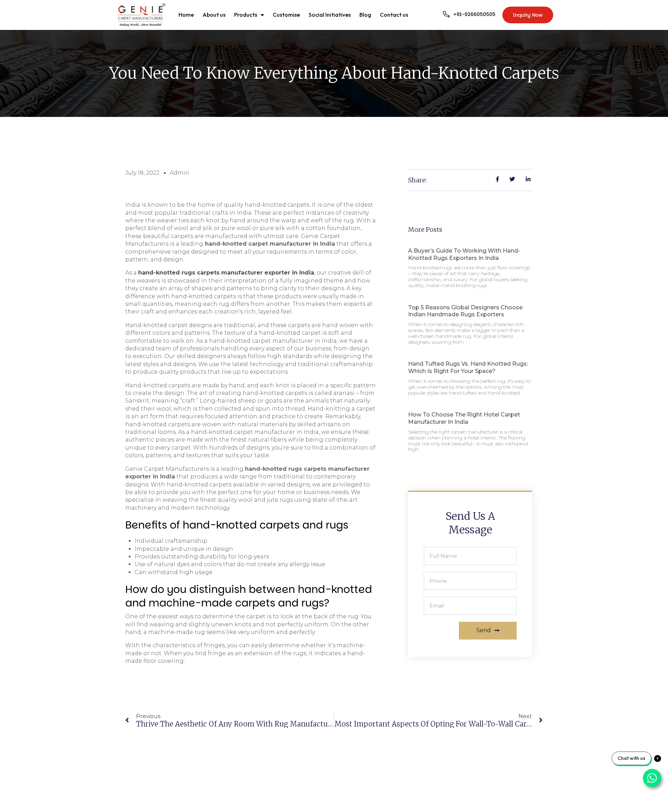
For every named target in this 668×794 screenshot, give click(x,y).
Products (245, 14)
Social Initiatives (330, 14)
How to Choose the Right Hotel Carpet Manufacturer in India (464, 418)
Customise (286, 14)
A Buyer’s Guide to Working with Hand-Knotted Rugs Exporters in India (464, 254)
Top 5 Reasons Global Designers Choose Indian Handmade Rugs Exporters (465, 311)
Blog (365, 14)
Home (186, 14)
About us (213, 14)
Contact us (394, 14)
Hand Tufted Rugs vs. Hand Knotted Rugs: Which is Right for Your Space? (468, 367)
